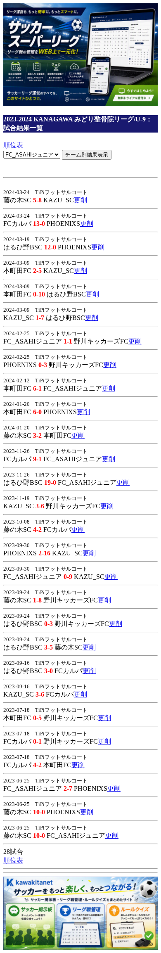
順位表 (13, 145)
